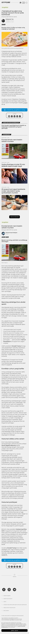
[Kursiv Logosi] (6, 2)
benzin (3, 237)
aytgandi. (5, 554)
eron (7, 237)
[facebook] (3, 589)
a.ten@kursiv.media (10, 21)
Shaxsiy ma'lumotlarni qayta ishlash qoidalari (15, 604)
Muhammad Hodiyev (11, 232)
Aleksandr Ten (10, 19)
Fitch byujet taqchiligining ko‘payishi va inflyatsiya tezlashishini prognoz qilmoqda (14, 127)
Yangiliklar (5, 7)
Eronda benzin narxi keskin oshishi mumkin (12, 140)
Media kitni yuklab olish (9, 607)
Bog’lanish (6, 610)
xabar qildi (15, 55)
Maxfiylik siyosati (8, 598)
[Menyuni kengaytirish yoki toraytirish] (26, 3)
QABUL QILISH (14, 630)
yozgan (25, 102)
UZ (23, 2)
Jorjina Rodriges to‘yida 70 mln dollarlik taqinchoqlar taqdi (13, 165)
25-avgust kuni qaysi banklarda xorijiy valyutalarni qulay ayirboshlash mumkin (13, 191)
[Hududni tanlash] (20, 3)
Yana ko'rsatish (14, 216)
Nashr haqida (7, 595)
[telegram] (14, 589)
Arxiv (5, 601)
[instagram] (9, 589)
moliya (3, 24)
